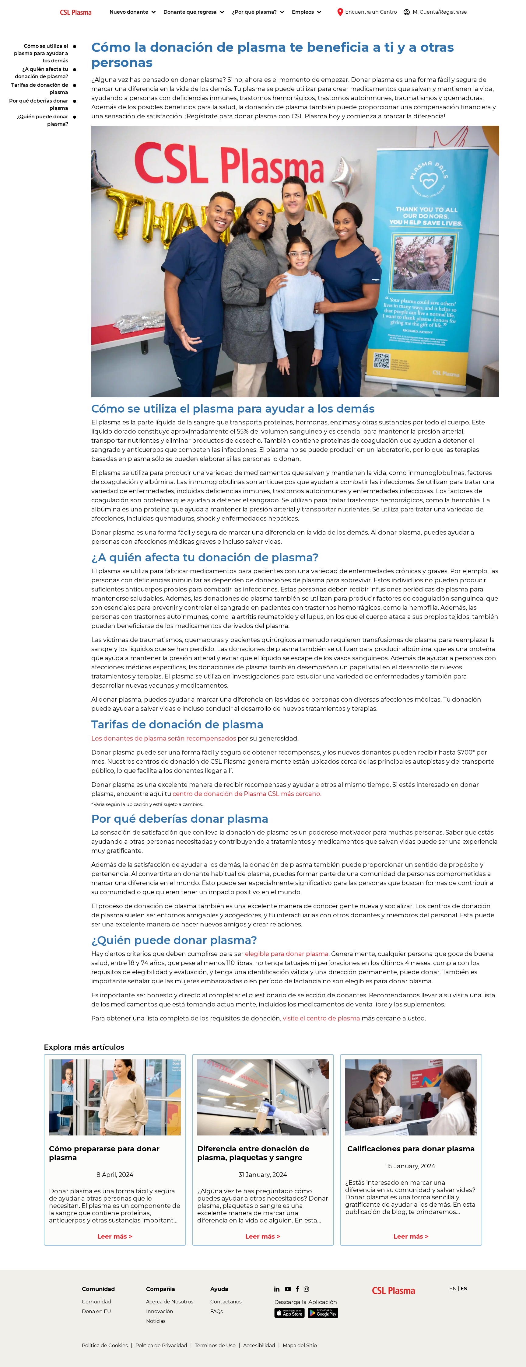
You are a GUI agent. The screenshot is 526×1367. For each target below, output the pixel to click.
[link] (78, 12)
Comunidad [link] (96, 1302)
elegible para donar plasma (286, 953)
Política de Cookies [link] (105, 1345)
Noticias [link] (156, 1321)
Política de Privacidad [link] (161, 1345)
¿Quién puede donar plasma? (42, 120)
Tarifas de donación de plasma (39, 88)
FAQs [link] (216, 1311)
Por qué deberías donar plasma (38, 104)
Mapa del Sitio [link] (300, 1345)
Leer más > (114, 1236)
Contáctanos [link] (226, 1302)
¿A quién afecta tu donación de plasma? (41, 72)
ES (464, 1289)
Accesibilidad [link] (259, 1345)
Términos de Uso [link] (215, 1345)
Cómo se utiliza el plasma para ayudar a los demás (41, 53)
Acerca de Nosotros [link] (169, 1302)
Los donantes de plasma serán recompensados (163, 738)
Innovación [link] (159, 1311)
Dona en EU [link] (96, 1311)
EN (453, 1289)
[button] (133, 12)
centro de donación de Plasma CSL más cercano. (247, 793)
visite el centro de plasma (322, 1018)
